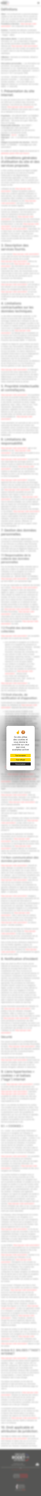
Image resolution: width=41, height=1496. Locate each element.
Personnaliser (20, 764)
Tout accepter (20, 755)
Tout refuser (20, 760)
